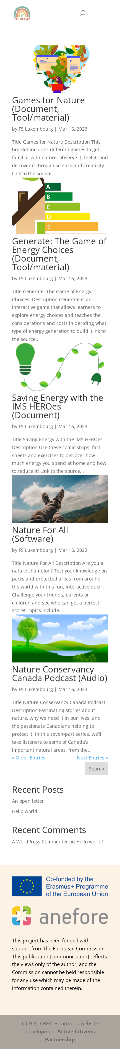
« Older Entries (28, 757)
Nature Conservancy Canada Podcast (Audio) (59, 673)
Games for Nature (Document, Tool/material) (48, 108)
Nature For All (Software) (40, 534)
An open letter (28, 801)
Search (96, 768)
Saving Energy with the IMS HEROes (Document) (57, 406)
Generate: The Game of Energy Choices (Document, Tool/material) (59, 254)
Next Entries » (92, 757)
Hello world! (25, 811)
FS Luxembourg (36, 129)
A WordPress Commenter (40, 841)
